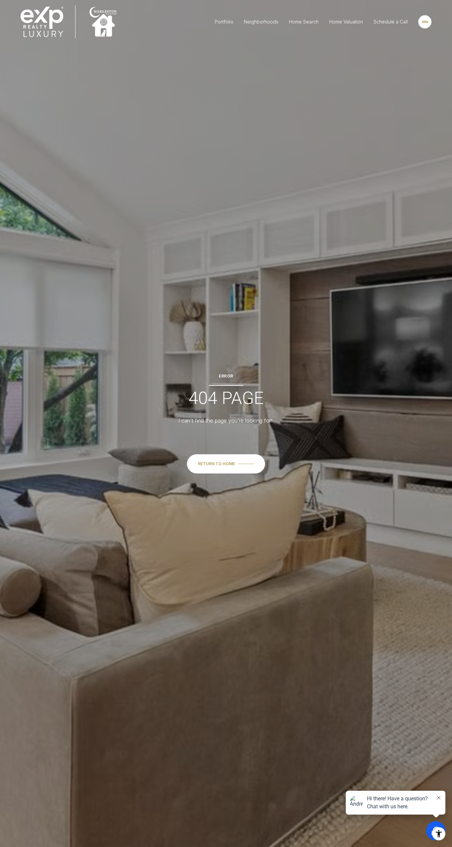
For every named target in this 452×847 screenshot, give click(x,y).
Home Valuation (346, 21)
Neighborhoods (261, 21)
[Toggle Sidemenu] (424, 21)
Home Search (304, 21)
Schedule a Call (391, 21)
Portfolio (224, 21)
